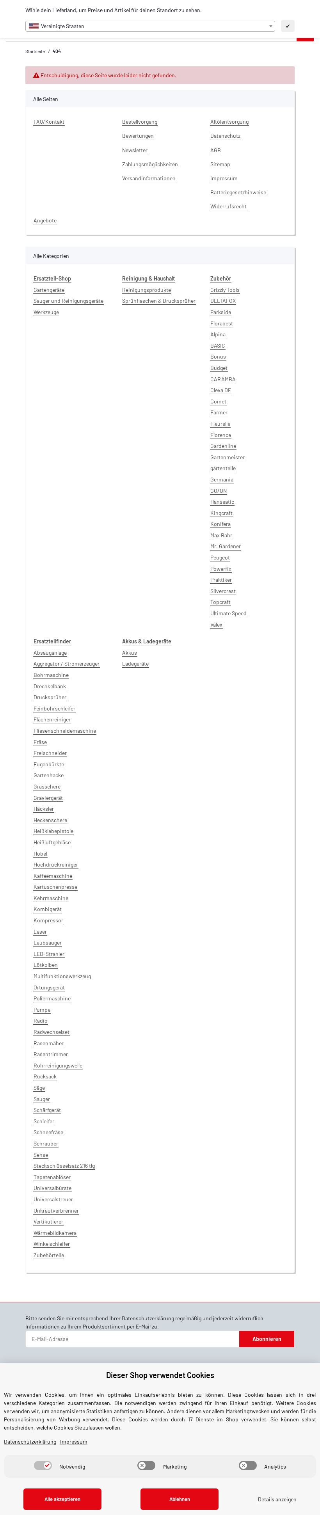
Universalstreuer (53, 1199)
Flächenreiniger (52, 719)
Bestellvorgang (139, 121)
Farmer (219, 412)
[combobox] (150, 26)
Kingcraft (221, 513)
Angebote (45, 220)
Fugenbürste (49, 764)
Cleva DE (220, 390)
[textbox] (150, 26)
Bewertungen (138, 135)
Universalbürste (52, 1188)
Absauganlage (50, 652)
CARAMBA (223, 379)
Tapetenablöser (52, 1177)
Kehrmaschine (51, 898)
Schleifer (44, 1121)
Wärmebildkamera (55, 1232)
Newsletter (135, 150)
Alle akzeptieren (62, 1499)
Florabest (221, 323)
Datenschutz (225, 135)
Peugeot (220, 557)
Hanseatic (222, 501)
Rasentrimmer (51, 1054)
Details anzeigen (277, 1499)
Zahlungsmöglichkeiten (150, 164)
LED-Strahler (49, 953)
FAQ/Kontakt (49, 121)
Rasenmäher (49, 1043)
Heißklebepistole (53, 831)
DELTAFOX (223, 300)
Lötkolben (46, 964)
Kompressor (48, 920)
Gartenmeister (227, 457)
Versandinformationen (149, 178)
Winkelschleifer (52, 1243)
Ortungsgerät (49, 987)
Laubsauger (48, 942)
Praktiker (221, 579)
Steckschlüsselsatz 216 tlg (64, 1165)
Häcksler (44, 808)
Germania (221, 479)
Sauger (42, 1099)
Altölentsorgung (229, 121)
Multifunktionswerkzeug (62, 976)
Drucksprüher (50, 697)
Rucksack (45, 1076)
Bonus (218, 356)
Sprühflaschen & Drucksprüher (159, 300)
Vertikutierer (48, 1221)
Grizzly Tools (225, 289)
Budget (219, 367)
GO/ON (218, 490)
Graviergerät (48, 797)
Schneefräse (48, 1132)
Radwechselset (51, 1031)
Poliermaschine (52, 998)
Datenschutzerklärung (148, 1318)
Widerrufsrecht (228, 206)
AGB (215, 150)
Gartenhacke (49, 775)
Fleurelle (220, 423)
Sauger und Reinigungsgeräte (68, 300)
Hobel (40, 853)
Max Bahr (221, 535)
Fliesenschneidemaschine (65, 730)
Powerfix (220, 568)
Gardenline (223, 445)
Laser (40, 931)
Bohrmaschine (51, 674)
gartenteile (223, 468)
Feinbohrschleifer (54, 708)
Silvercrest (223, 591)
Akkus (129, 652)
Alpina (218, 334)
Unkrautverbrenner (56, 1210)
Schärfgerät (47, 1110)
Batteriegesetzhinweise (238, 192)
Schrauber (46, 1143)
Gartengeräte (49, 289)
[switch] (43, 1465)
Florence (220, 435)
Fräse (40, 742)
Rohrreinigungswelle (58, 1065)
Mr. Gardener (225, 546)
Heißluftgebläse (52, 842)
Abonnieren (266, 1339)
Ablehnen (179, 1499)
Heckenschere (50, 820)
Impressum (224, 178)
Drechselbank (50, 686)
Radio (41, 1020)
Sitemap (220, 164)
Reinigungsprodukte (146, 289)
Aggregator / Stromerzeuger (67, 663)
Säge (39, 1087)
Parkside (220, 312)
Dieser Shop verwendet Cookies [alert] (160, 1375)
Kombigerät (48, 909)
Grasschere (47, 786)
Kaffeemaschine (53, 875)
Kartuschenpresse (55, 886)
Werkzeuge (46, 312)
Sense (41, 1154)
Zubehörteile (49, 1255)
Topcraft (220, 602)
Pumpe (42, 1009)
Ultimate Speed (228, 613)
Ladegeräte (135, 663)
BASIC (217, 345)
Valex (216, 624)
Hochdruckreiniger (56, 864)
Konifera (220, 523)
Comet (218, 401)
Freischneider (50, 753)
